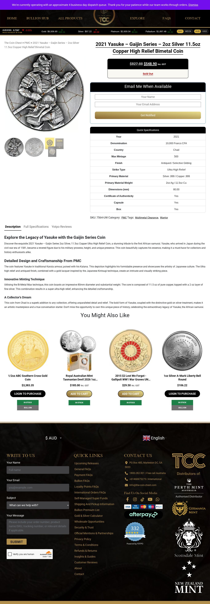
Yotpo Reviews (62, 226)
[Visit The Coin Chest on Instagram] (135, 499)
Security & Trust (84, 527)
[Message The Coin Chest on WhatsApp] (157, 499)
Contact (192, 18)
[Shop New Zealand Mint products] (189, 576)
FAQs (166, 18)
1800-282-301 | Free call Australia (147, 473)
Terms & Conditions (86, 544)
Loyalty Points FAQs (86, 486)
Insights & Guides (84, 556)
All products (70, 18)
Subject (11, 497)
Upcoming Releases (86, 463)
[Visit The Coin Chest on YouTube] (150, 499)
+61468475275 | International (145, 479)
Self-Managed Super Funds (91, 498)
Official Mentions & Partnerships (93, 533)
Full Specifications (36, 226)
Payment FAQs (83, 475)
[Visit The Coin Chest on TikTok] (142, 499)
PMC (124, 217)
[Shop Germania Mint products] (189, 508)
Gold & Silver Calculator (88, 515)
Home (12, 18)
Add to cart (79, 393)
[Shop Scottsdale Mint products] (189, 538)
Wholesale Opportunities (89, 521)
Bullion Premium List (86, 510)
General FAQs (82, 469)
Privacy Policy (82, 539)
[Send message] (17, 542)
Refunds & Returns (85, 550)
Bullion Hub (37, 18)
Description (13, 226)
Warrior (164, 217)
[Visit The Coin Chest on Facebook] (127, 499)
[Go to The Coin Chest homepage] (189, 460)
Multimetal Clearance (146, 217)
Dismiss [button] (193, 4)
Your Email (13, 480)
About (78, 568)
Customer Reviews (85, 562)
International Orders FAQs (90, 492)
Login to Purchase (27, 393)
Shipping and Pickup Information (94, 504)
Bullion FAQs (82, 480)
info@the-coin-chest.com (142, 485)
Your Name (13, 462)
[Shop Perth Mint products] (189, 488)
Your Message (15, 515)
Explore (137, 18)
